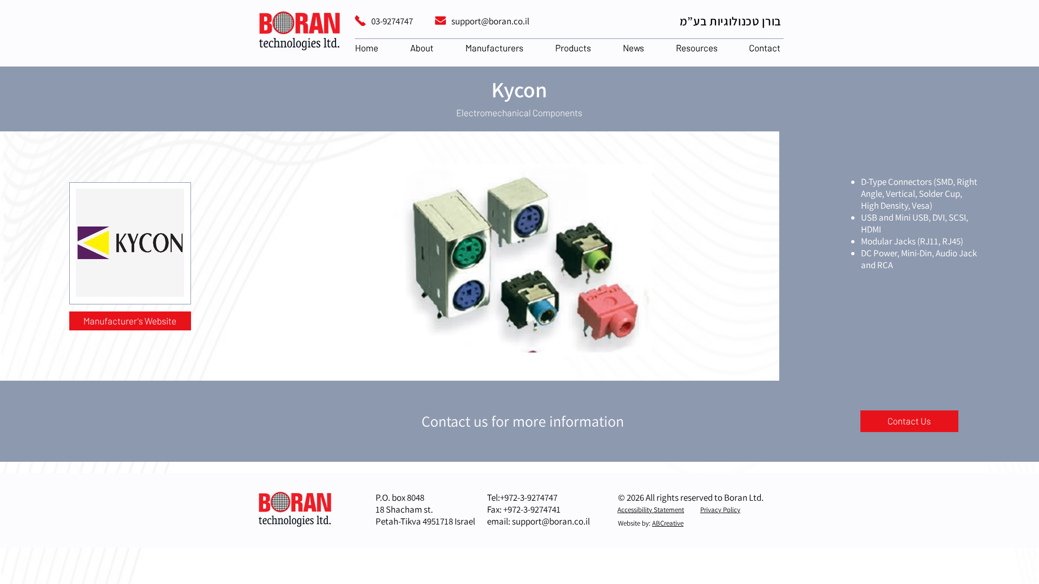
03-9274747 (392, 21)
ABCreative (667, 523)
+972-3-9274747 (528, 497)
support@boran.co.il (490, 21)
